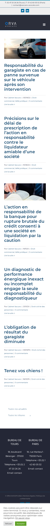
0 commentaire (35, 101)
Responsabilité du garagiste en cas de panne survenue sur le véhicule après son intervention (25, 77)
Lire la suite (8, 104)
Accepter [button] (21, 523)
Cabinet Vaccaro (14, 98)
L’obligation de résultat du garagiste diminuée (20, 334)
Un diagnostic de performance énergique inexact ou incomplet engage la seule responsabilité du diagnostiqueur (24, 284)
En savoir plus (22, 518)
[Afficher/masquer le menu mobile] (44, 24)
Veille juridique (21, 101)
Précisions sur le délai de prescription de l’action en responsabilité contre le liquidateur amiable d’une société (21, 137)
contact (18, 473)
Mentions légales (29, 496)
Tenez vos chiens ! (23, 370)
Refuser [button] (8, 523)
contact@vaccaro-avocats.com (26, 5)
